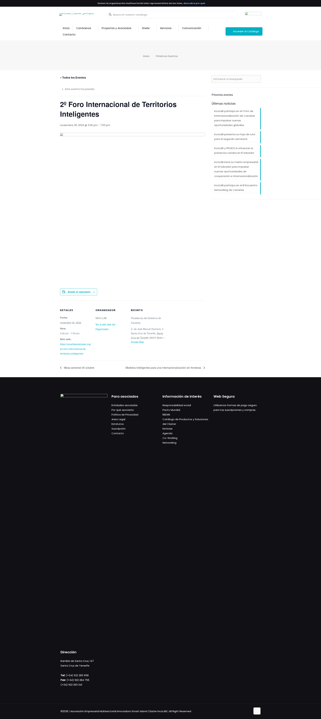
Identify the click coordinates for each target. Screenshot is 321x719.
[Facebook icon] (238, 711)
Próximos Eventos (167, 56)
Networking (169, 442)
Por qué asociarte (123, 410)
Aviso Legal (118, 419)
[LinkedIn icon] (245, 711)
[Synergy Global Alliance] (253, 14)
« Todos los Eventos (73, 77)
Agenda (167, 433)
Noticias (168, 428)
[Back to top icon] (256, 710)
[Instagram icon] (249, 711)
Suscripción (119, 428)
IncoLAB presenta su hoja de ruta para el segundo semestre (234, 137)
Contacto (118, 433)
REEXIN (166, 414)
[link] (253, 14)
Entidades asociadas (125, 405)
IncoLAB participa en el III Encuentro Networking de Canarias (235, 188)
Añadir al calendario (79, 291)
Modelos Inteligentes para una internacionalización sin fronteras (164, 368)
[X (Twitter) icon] (242, 711)
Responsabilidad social (177, 405)
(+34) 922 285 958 (77, 675)
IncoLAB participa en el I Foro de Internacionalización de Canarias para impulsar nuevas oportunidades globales (234, 118)
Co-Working (170, 438)
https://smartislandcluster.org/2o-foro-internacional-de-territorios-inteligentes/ (75, 348)
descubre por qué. (194, 3)
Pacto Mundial (171, 410)
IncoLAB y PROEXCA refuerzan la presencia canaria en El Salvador (234, 150)
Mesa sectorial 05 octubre (78, 368)
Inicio (146, 56)
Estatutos (118, 424)
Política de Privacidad (125, 414)
